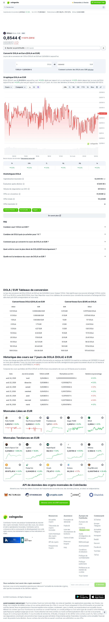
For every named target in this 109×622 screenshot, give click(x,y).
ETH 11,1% (68, 12)
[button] (54, 215)
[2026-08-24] (97, 87)
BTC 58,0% (60, 12)
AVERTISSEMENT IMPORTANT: (14, 603)
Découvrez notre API (28, 158)
